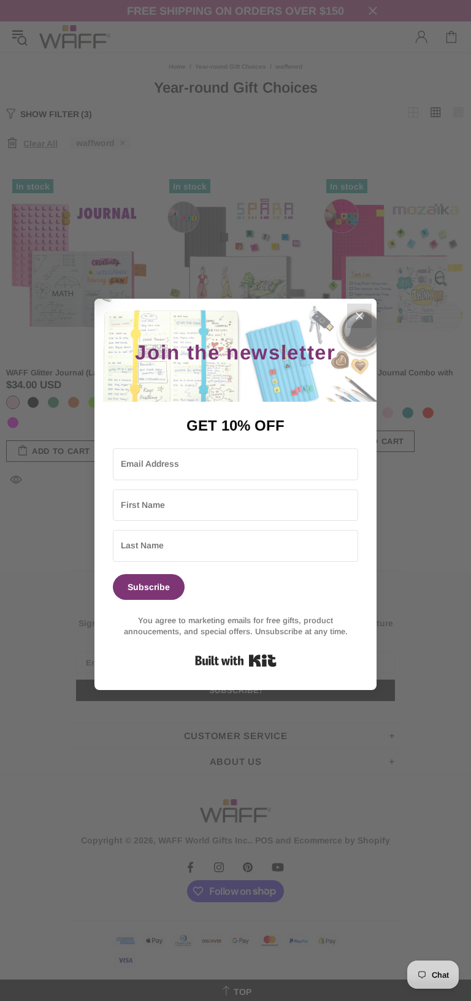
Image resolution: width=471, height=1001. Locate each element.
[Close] (359, 316)
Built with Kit (236, 661)
